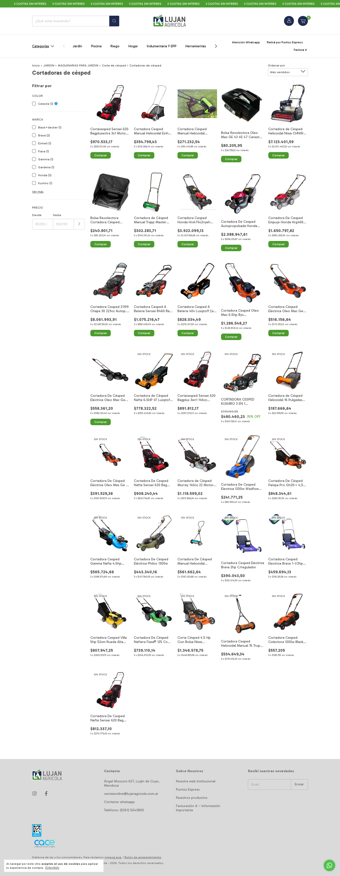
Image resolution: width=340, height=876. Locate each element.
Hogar (133, 46)
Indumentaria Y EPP (161, 46)
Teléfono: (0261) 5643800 (124, 810)
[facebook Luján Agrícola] (46, 793)
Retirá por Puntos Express (285, 42)
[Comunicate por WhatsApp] (329, 865)
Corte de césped (114, 65)
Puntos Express (188, 789)
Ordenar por (276, 65)
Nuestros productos (191, 798)
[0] (303, 21)
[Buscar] (114, 21)
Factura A (300, 50)
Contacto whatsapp (119, 802)
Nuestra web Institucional (195, 781)
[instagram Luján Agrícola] (34, 793)
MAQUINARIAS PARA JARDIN (78, 65)
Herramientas (195, 46)
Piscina (96, 46)
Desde (37, 215)
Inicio (36, 65)
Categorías (40, 46)
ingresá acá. (113, 857)
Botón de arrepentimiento (142, 857)
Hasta (57, 215)
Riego (115, 46)
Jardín (77, 46)
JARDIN (48, 65)
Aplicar (79, 224)
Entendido (52, 868)
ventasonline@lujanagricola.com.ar (131, 794)
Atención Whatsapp (246, 42)
